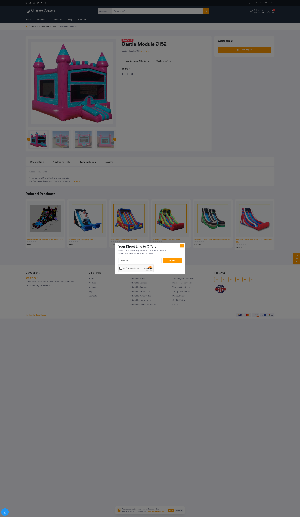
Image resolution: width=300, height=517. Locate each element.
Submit (172, 261)
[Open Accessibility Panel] (5, 512)
